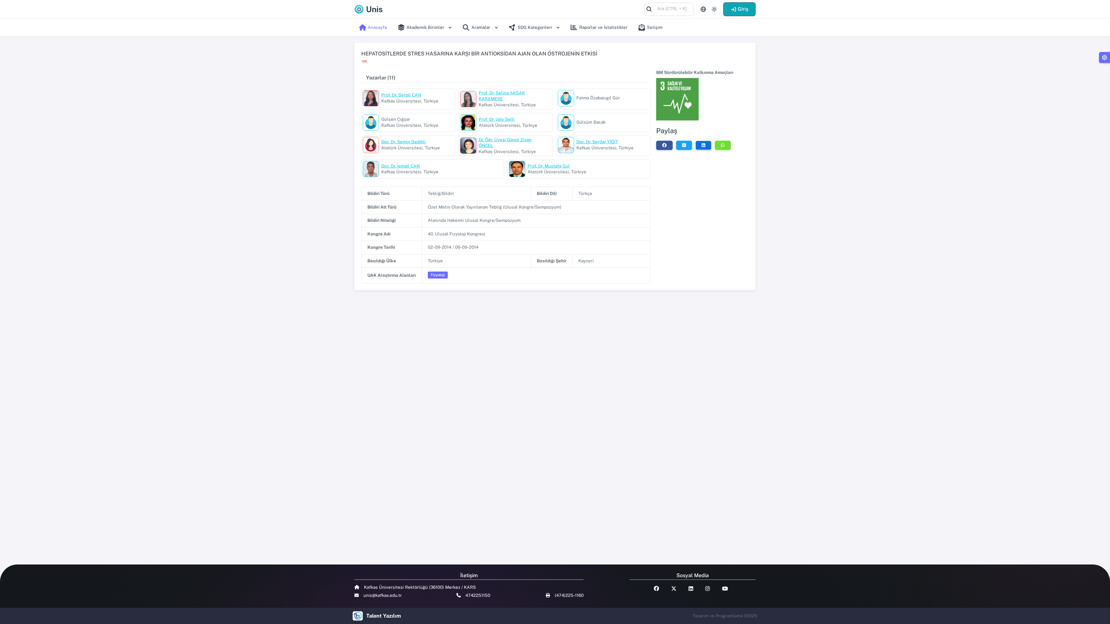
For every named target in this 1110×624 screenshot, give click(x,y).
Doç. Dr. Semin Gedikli (403, 141)
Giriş (743, 9)
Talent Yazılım (383, 616)
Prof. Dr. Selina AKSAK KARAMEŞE (502, 95)
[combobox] (668, 8)
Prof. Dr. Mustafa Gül (549, 166)
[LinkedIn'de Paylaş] (703, 145)
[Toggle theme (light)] (714, 9)
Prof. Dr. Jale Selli (497, 119)
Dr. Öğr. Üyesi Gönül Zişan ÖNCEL (505, 142)
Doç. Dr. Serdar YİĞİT (597, 141)
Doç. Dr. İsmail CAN (400, 166)
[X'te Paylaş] (684, 145)
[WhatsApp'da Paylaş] (723, 145)
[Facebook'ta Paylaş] (664, 145)
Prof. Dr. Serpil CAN (401, 94)
